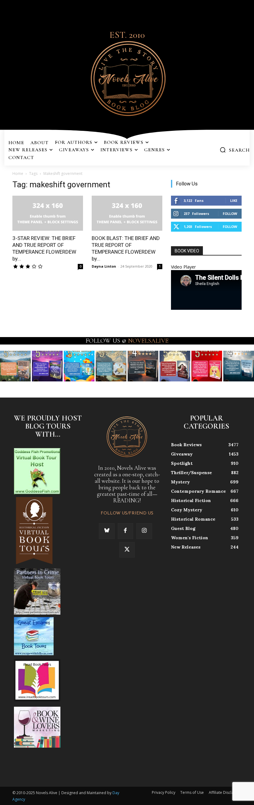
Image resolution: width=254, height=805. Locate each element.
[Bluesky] (106, 531)
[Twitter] (127, 550)
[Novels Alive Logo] (127, 77)
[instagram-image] (15, 366)
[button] (235, 150)
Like (233, 200)
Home (17, 173)
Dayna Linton (104, 266)
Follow (230, 213)
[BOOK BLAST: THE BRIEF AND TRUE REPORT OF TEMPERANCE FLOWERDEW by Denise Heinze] (127, 213)
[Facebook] (125, 531)
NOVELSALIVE (148, 341)
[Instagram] (144, 531)
